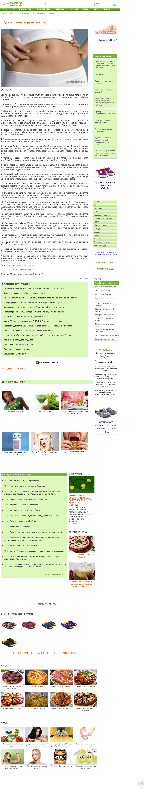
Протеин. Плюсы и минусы (61, 766)
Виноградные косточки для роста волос (86, 767)
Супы (97, 283)
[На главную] (11, 7)
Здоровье (74, 9)
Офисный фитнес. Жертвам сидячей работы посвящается (61, 745)
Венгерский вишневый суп (104, 315)
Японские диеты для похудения (18, 340)
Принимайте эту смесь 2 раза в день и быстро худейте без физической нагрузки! (41, 298)
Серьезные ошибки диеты (16, 354)
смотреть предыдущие (54, 574)
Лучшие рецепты (102, 242)
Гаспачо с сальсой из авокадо (105, 287)
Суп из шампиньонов (103, 290)
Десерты (98, 239)
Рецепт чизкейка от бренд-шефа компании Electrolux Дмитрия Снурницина (82, 584)
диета (9, 368)
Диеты (85, 9)
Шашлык (98, 208)
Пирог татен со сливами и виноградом (12, 687)
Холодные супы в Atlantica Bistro (22, 510)
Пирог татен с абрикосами (61, 686)
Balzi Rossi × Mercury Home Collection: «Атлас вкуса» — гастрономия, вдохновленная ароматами (32, 538)
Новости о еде (7, 13)
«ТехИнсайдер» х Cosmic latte (20, 545)
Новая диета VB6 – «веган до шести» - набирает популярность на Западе (37, 335)
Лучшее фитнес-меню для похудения (12, 745)
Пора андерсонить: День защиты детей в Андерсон (31, 516)
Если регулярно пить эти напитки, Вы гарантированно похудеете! (33, 302)
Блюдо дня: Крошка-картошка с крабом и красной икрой (33, 532)
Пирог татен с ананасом (86, 686)
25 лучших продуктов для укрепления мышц (12, 767)
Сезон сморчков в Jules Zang (20, 521)
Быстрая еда (100, 245)
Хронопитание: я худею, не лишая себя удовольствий (74, 412)
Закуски (97, 232)
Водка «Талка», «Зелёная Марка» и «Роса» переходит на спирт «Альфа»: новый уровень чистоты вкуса (35, 565)
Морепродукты (100, 225)
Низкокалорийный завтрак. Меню (102, 121)
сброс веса (19, 368)
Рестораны (59, 9)
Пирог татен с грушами (12, 708)
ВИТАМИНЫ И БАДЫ (105, 269)
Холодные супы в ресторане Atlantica (24, 486)
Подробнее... (74, 524)
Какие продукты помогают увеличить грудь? (86, 745)
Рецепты (106, 9)
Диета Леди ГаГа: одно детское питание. (45, 453)
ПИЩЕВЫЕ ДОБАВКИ (105, 263)
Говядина (103, 283)
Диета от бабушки (44, 411)
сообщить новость (47, 604)
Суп (96, 205)
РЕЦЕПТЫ (98, 279)
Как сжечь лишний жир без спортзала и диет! (24, 293)
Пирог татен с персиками (61, 708)
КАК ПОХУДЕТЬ (105, 350)
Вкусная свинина (102, 215)
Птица (97, 228)
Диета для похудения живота (17, 349)
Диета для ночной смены (74, 452)
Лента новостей (24, 9)
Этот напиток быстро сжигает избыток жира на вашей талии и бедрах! (105, 368)
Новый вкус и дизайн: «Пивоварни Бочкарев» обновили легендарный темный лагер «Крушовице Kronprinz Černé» (32, 492)
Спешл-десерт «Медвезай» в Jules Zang (25, 499)
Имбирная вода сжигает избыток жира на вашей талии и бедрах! (34, 288)
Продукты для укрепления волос (37, 767)
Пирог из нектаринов (37, 686)
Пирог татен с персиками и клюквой (86, 709)
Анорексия (99, 74)
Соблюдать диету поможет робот (15, 453)
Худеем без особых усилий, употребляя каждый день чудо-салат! (34, 307)
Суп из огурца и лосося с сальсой (107, 335)
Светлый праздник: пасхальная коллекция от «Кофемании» (34, 551)
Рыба (96, 222)
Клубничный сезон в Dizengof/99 (22, 505)
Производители (43, 9)
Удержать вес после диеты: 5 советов (103, 91)
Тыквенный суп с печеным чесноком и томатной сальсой (105, 340)
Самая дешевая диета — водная (18, 344)
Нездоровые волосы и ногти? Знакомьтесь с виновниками (37, 745)
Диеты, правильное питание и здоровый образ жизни (28, 330)
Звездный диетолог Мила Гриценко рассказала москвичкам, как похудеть (38, 326)
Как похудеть (25, 13)
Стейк (96, 212)
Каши (96, 235)
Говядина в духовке (103, 218)
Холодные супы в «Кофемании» (21, 480)
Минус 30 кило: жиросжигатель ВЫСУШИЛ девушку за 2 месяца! (33, 321)
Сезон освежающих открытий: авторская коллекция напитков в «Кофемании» (31, 557)
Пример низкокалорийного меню (105, 113)
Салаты (97, 201)
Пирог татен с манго (37, 708)
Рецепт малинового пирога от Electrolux (81, 556)
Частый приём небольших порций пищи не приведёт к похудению (34, 312)
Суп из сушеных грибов (103, 294)
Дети (96, 9)
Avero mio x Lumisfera (17, 526)
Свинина (112, 283)
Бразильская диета (15, 411)
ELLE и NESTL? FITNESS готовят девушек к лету (26, 316)
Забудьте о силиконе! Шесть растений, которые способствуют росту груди (105, 392)
